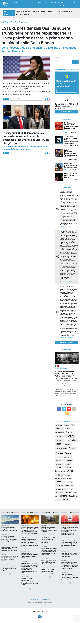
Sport (66, 489)
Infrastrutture (60, 464)
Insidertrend (6, 22)
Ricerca (69, 478)
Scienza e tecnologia (67, 482)
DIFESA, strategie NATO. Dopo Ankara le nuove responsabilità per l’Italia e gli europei (49, 529)
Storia (70, 489)
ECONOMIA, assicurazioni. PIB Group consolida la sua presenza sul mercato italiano (9, 558)
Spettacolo (59, 489)
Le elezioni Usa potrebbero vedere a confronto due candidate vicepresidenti (25, 147)
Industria (68, 461)
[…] (32, 94)
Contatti (47, 599)
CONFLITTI (30, 3)
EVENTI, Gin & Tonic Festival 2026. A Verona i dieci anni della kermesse (69, 554)
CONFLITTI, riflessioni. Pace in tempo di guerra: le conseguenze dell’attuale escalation (50, 540)
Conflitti (70, 436)
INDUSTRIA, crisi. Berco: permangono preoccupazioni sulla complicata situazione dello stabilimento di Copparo (29, 581)
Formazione (59, 457)
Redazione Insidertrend (62, 368)
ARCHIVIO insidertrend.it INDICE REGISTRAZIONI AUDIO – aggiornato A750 (65, 374)
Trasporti (58, 499)
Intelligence (68, 464)
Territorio (63, 496)
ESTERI (38, 3)
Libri (64, 467)
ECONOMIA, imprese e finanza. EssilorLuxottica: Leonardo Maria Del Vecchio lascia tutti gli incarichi (9, 539)
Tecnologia (68, 492)
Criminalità (59, 440)
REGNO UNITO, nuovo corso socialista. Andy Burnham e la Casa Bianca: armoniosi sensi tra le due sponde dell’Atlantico (49, 551)
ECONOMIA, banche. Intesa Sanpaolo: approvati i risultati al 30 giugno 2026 (9, 548)
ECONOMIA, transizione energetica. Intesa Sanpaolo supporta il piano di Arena (9, 529)
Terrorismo (73, 496)
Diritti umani (66, 444)
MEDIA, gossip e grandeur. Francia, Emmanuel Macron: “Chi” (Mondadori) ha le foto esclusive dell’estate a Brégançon (69, 544)
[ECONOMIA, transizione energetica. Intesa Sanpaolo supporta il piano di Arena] (10, 519)
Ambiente (60, 429)
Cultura (74, 440)
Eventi (67, 453)
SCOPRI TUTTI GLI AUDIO (66, 342)
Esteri (6, 98)
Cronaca (67, 440)
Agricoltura (66, 425)
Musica (70, 471)
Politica (59, 475)
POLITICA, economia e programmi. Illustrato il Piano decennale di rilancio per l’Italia (29, 555)
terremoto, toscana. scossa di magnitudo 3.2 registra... (35, 11)
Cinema (68, 432)
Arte (67, 428)
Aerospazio (59, 425)
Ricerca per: (58, 57)
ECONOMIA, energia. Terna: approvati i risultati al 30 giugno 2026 (9, 568)
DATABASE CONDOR (61, 4)
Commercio (60, 436)
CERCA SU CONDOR (66, 91)
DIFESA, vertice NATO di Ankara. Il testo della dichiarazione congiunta (48, 571)
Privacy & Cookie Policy (37, 599)
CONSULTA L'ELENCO (66, 111)
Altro (73, 425)
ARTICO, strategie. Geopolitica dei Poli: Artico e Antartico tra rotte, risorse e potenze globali (69, 577)
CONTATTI (72, 3)
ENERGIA (45, 3)
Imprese (59, 460)
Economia (61, 448)
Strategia (59, 492)
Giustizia (66, 457)
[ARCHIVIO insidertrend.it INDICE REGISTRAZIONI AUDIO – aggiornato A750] (67, 357)
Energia (72, 448)
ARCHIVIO (53, 3)
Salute (58, 482)
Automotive (60, 432)
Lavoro (58, 467)
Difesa (58, 444)
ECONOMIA (14, 3)
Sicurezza (60, 486)
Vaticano (65, 499)
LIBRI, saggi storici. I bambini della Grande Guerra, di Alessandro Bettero (49, 562)
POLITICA (22, 3)
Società (69, 485)
